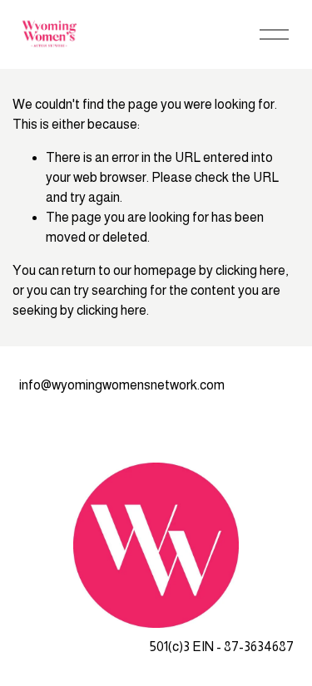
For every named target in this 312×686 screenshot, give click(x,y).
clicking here (250, 270)
